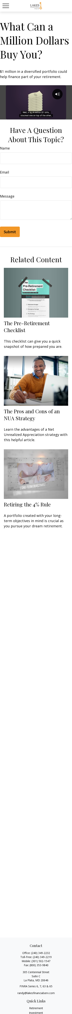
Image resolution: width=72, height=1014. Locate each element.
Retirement (36, 1008)
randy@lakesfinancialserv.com (36, 993)
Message (7, 196)
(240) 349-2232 (40, 953)
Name (5, 148)
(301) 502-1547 (40, 961)
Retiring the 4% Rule (27, 504)
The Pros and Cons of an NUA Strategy (32, 415)
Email (4, 172)
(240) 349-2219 (42, 957)
